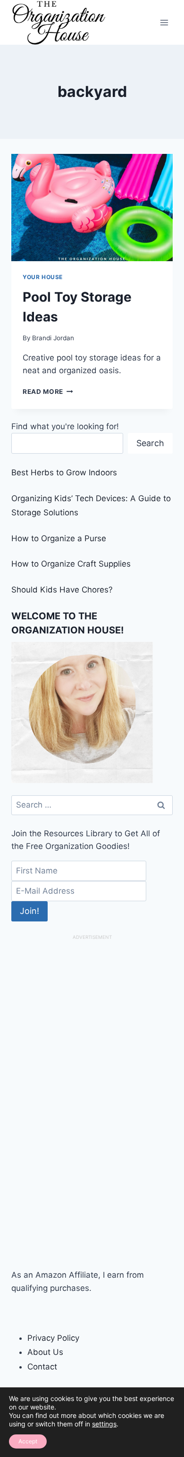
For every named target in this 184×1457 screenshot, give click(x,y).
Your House (43, 276)
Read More (48, 391)
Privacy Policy (53, 1338)
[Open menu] (164, 22)
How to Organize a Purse (58, 538)
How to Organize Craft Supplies (71, 563)
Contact (42, 1366)
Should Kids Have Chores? (62, 589)
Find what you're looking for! (65, 426)
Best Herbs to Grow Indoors (64, 472)
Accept (27, 1441)
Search (150, 443)
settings (104, 1424)
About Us (45, 1352)
